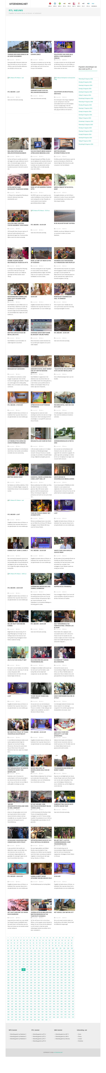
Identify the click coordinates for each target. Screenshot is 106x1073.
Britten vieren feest (15, 477)
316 (54, 980)
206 (46, 964)
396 (16, 993)
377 (12, 990)
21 (69, 937)
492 (39, 1006)
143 (12, 956)
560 (23, 1017)
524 (23, 1011)
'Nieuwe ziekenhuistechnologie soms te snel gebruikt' (18, 806)
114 (39, 951)
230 (69, 966)
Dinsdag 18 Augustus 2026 (85, 105)
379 (20, 990)
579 (27, 1019)
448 (8, 1001)
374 (69, 988)
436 (31, 998)
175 (65, 959)
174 (61, 959)
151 (42, 956)
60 (59, 943)
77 (46, 945)
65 (8, 945)
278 (46, 974)
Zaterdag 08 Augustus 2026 (85, 137)
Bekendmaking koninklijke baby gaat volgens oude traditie (17, 298)
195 (73, 961)
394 (8, 993)
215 (12, 966)
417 (27, 996)
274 (31, 974)
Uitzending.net (58, 1052)
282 (61, 974)
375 (73, 988)
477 (50, 1004)
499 (65, 1006)
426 (61, 996)
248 (69, 969)
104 (68, 948)
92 (27, 948)
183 (27, 961)
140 (69, 953)
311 (35, 980)
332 (46, 982)
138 (61, 953)
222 (39, 966)
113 (35, 951)
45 (11, 943)
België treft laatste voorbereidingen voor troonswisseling (62, 842)
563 (35, 1017)
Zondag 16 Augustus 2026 (85, 111)
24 (11, 940)
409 (65, 993)
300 (61, 977)
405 (50, 993)
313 (42, 980)
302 (69, 977)
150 (39, 956)
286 (8, 977)
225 (50, 966)
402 (39, 993)
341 (12, 985)
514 (54, 1009)
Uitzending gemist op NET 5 (62, 1034)
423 (50, 996)
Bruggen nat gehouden (16, 369)
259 (42, 972)
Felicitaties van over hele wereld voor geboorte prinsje (63, 56)
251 (12, 972)
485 (12, 1006)
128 (23, 953)
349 (42, 985)
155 (58, 956)
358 (8, 988)
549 (50, 1014)
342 (16, 985)
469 (20, 1004)
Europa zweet (36, 54)
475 (42, 1004)
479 (58, 1004)
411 (73, 993)
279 (50, 974)
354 (61, 985)
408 (61, 993)
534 (61, 1011)
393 (73, 990)
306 (16, 980)
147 (27, 956)
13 (43, 937)
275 (35, 974)
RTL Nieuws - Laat (14, 92)
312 (39, 980)
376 (8, 990)
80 (55, 945)
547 (42, 1014)
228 (61, 966)
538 (8, 1014)
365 (35, 988)
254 (23, 972)
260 (46, 972)
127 (20, 953)
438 (39, 998)
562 (31, 1017)
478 (54, 1004)
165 (27, 959)
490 (31, 1006)
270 (16, 974)
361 (20, 988)
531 (50, 1011)
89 (17, 948)
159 (73, 956)
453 (27, 1001)
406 (54, 993)
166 (31, 959)
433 (20, 998)
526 (31, 1011)
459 (50, 1001)
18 (59, 937)
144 (16, 956)
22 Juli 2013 (11, 97)
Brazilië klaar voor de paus (41, 441)
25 (14, 940)
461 (58, 1001)
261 (50, 972)
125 (12, 953)
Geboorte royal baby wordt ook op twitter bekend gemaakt (41, 370)
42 (68, 940)
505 (20, 1009)
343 (20, 985)
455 (35, 1001)
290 (23, 977)
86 (8, 948)
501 (73, 1006)
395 (12, 993)
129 (27, 953)
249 (73, 969)
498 (61, 1006)
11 (37, 937)
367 (42, 988)
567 (50, 1017)
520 (8, 1011)
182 (23, 961)
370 (54, 988)
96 (39, 948)
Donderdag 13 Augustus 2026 (86, 121)
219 (27, 966)
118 (54, 951)
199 (20, 964)
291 (27, 977)
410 (69, 993)
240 (39, 969)
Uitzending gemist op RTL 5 (39, 1036)
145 (20, 956)
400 (31, 993)
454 (31, 1001)
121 (65, 951)
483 (73, 1004)
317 (58, 980)
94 (33, 948)
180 (16, 961)
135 (50, 953)
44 (8, 943)
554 (69, 1014)
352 (54, 985)
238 (31, 969)
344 (23, 985)
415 (20, 996)
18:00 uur (34, 296)
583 (42, 1019)
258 (39, 972)
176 (69, 959)
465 (73, 1001)
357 (73, 985)
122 (69, 951)
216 (16, 966)
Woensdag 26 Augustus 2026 (86, 78)
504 (16, 1009)
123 (73, 951)
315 (50, 980)
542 (23, 1014)
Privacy (80, 1036)
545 (35, 1014)
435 (27, 998)
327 (27, 982)
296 (46, 977)
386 (46, 990)
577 (20, 1019)
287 (12, 977)
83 (65, 945)
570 (61, 1017)
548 (46, 1014)
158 (69, 956)
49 (24, 943)
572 (69, 1017)
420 (39, 996)
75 (39, 945)
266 (69, 972)
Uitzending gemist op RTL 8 (39, 1041)
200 (23, 964)
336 (61, 982)
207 (50, 964)
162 (16, 959)
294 (39, 977)
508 (31, 1009)
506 (23, 1009)
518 (69, 1009)
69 (20, 945)
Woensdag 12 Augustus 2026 (86, 124)
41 (65, 940)
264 (61, 972)
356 (69, 985)
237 (27, 969)
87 (11, 948)
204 (39, 964)
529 (42, 1011)
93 (30, 948)
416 (23, 996)
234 (16, 969)
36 (49, 940)
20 (66, 937)
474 (39, 1004)
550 (54, 1014)
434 (23, 998)
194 (69, 961)
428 (69, 996)
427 (65, 996)
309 (27, 980)
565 (42, 1017)
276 (39, 974)
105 (72, 948)
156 (61, 956)
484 (8, 1006)
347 (35, 985)
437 (35, 998)
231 (73, 966)
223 (42, 966)
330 (39, 982)
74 (36, 945)
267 (73, 972)
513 (50, 1009)
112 (31, 951)
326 (23, 982)
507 (27, 1009)
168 (39, 959)
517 (65, 1009)
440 (46, 998)
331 (42, 982)
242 (46, 969)
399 (27, 993)
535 (65, 1011)
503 (12, 1009)
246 (61, 969)
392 (69, 990)
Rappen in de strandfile (62, 586)
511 (42, 1009)
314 (46, 980)
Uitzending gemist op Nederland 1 (18, 1034)
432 (16, 998)
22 (72, 937)
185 (35, 961)
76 (43, 945)
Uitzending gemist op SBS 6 (62, 1036)
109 (20, 951)
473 (35, 1004)
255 (27, 972)
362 (23, 988)
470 (23, 1004)
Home (79, 1034)
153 (50, 956)
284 (69, 974)
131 (35, 953)
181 (20, 961)
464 (69, 1001)
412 (8, 996)
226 (54, 966)
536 (69, 1011)
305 (12, 980)
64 (71, 943)
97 (43, 948)
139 (65, 953)
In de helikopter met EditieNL (64, 223)
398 (23, 993)
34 (43, 940)
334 (54, 982)
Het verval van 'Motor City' (64, 912)
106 (8, 951)
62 (65, 943)
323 (12, 982)
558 (16, 1017)
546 (39, 1014)
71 (27, 945)
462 (61, 1001)
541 (20, 1014)
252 (16, 972)
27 (20, 940)
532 (54, 1011)
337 (65, 982)
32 (36, 940)
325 (20, 982)
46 (14, 943)
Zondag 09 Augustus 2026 (85, 134)
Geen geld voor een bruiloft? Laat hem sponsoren (61, 734)
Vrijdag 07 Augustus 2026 (85, 141)
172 (54, 959)
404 (46, 993)
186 (39, 961)
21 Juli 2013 (11, 519)
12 (40, 937)
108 (16, 951)
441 (50, 998)
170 (46, 959)
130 (31, 953)
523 (20, 1011)
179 (12, 961)
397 (20, 993)
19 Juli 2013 (58, 881)
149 (35, 956)
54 (39, 943)
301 (65, 977)
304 (8, 980)
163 (20, 959)
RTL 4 (18, 59)
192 (61, 961)
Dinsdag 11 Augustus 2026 (85, 127)
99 (49, 948)
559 (20, 1017)
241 (42, 969)
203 (35, 964)
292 (31, 977)
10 (34, 937)
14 (47, 937)
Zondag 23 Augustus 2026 (85, 88)
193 (65, 961)
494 (46, 1006)
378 (16, 990)
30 (30, 940)
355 (65, 985)
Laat (55, 513)
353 (58, 985)
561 (27, 1017)
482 (69, 1004)
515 (58, 1009)
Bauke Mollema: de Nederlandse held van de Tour (40, 770)
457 (42, 1001)
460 (54, 1001)
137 (58, 953)
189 (50, 961)
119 (58, 951)
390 (61, 990)
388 (54, 990)
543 (27, 1014)
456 (39, 1001)
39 (59, 940)
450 (16, 1001)
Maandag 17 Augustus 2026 (85, 108)
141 (73, 953)
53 (36, 943)
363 (27, 988)
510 (39, 1009)
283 (65, 974)
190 (54, 961)
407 (58, 993)
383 (35, 990)
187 (42, 961)
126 (16, 953)
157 (65, 956)
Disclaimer (80, 1041)
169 (42, 959)
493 (42, 1006)
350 (46, 985)
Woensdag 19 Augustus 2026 (86, 101)
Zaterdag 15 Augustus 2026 (85, 114)
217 (20, 966)
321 (73, 980)
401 (35, 993)
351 (50, 985)
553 (65, 1014)
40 (62, 940)
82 (62, 945)
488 (23, 1006)
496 (54, 1006)
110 (23, 951)
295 (42, 977)
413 (12, 996)
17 (56, 937)
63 (68, 943)
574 (8, 1019)
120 (61, 951)
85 (71, 945)
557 (12, 1017)
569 (58, 1017)
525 (27, 1011)
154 (54, 956)
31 (33, 940)
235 (20, 969)
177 (73, 959)
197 (12, 964)
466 (8, 1004)
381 (27, 990)
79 (52, 945)
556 (8, 1017)
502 (8, 1009)
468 (16, 1004)
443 (58, 998)
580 (31, 1019)
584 (46, 1019)
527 (35, 1011)
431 (12, 998)
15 (50, 937)
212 (69, 964)
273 (27, 974)
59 (55, 943)
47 (17, 943)
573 (73, 1017)
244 (54, 969)
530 (46, 1011)
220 (31, 966)
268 (8, 974)
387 (50, 990)
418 (31, 996)
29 (27, 940)
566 (46, 1017)
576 (16, 1019)
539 (12, 1014)
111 (27, 951)
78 (49, 945)
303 (73, 977)
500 (69, 1006)
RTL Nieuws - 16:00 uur (61, 332)
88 (14, 948)
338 (69, 982)
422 (46, 996)
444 (61, 998)
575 (12, 1019)
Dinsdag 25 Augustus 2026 (85, 82)
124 (8, 953)
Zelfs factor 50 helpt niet (17, 660)
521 (12, 1011)
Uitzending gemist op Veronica (62, 1038)
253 (20, 972)
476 (46, 1004)
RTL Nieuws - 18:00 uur (15, 588)
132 (39, 953)
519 (73, 1009)
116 (46, 951)
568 (54, 1017)
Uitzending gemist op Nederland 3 (18, 1038)
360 (16, 988)
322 (8, 982)
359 (12, 988)
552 (61, 1014)
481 (65, 1004)
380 (23, 990)
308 (23, 980)
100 (53, 948)
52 (33, 943)
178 (8, 961)
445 (65, 998)
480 (61, 1004)
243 (50, 969)
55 (43, 943)
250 (8, 972)
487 (20, 1006)
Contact (80, 1038)
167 (35, 959)
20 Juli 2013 (11, 701)
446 (69, 998)
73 (33, 945)
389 (58, 990)
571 (65, 1017)
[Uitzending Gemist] (18, 4)
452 (23, 1001)
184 (31, 961)
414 (16, 996)
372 (61, 988)
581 (35, 1019)
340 (8, 985)
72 (30, 945)
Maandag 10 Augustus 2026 (85, 131)
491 (35, 1006)
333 (50, 982)
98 (46, 948)
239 (35, 969)
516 (61, 1009)
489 (27, 1006)
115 (42, 951)
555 (73, 1014)
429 (73, 996)
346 (31, 985)
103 (64, 948)
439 (42, 998)
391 (65, 990)
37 (52, 940)
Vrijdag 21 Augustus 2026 (85, 95)
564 (39, 1017)
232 (8, 969)
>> (49, 1019)
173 (58, 959)
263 (58, 972)
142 (8, 956)
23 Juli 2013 (11, 59)
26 (17, 940)
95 (36, 948)
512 (46, 1009)
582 (39, 1019)
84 (68, 945)
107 (12, 951)
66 (11, 945)
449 (12, 1001)
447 (73, 998)
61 (62, 943)
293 (35, 977)
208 (54, 964)
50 (27, 943)
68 (17, 945)
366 (39, 988)
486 (16, 1006)
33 (39, 940)
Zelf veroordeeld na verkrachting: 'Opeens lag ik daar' (64, 625)
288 (16, 977)
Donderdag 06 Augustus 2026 (86, 144)
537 (73, 1011)
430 (8, 998)
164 (23, 959)
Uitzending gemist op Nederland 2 (18, 1036)
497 (58, 1006)
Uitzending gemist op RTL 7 (39, 1038)
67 (14, 945)
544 (31, 1014)
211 (65, 964)
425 (58, 996)
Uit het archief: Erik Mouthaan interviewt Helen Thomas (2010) (41, 806)
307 (20, 980)
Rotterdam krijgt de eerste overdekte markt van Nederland (18, 770)
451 (20, 1001)
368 (46, 988)
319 (65, 980)
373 (65, 988)
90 (20, 948)
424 (54, 996)
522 (16, 1011)
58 (52, 943)
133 (42, 953)
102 (60, 948)
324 (16, 982)
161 (12, 959)
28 (24, 940)
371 (58, 988)
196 (8, 964)
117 (50, 951)
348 (39, 985)
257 (35, 972)
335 (58, 982)
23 (8, 940)
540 (16, 1014)
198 (16, 964)
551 (58, 1014)
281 (58, 974)
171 (50, 959)
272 (23, 974)
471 (27, 1004)
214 (8, 966)
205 (42, 964)
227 (58, 966)
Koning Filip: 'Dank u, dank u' (18, 550)
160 (8, 959)
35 (46, 940)
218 (23, 966)
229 (65, 966)
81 (59, 945)
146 (23, 956)
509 (35, 1009)
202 (31, 964)
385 (42, 990)
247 (65, 969)
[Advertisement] (41, 28)
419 (35, 996)
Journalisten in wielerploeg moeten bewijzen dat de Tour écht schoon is (41, 914)
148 (31, 956)
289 (20, 977)
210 (61, 964)
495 (50, 1006)
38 (55, 940)
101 (57, 948)
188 (46, 961)
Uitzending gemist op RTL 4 (39, 1034)
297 (50, 977)
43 (71, 940)
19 (63, 937)
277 (42, 974)
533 (58, 1011)
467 (12, 1004)
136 (54, 953)
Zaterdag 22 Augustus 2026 (85, 92)
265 (65, 972)
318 (61, 980)
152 (46, 956)
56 (46, 943)
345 (27, 985)
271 (20, 974)
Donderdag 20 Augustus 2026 (86, 98)
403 (42, 993)
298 (54, 977)
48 (20, 943)
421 (42, 996)
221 (35, 966)
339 (73, 982)
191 (58, 961)
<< (8, 937)
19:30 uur (57, 876)
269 (12, 974)
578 (23, 1019)
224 (46, 966)
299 (58, 977)
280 (54, 974)
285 (73, 974)
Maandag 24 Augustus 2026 (85, 85)
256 (31, 972)
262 (54, 972)
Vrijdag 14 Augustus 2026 (85, 118)
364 (31, 988)
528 (39, 1011)
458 (46, 1001)
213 (73, 964)
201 (27, 964)
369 (50, 988)
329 (35, 982)
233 (12, 969)
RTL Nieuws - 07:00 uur (15, 405)
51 (30, 943)
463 (65, 1001)
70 (24, 945)
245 (58, 969)
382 (31, 990)
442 (54, 998)
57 (49, 943)
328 (31, 982)
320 (69, 980)
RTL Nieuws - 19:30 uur (38, 224)
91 (24, 948)
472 (31, 1004)
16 (53, 937)
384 (39, 990)
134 (46, 953)
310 (31, 980)
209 (58, 964)
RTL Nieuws (16, 10)
